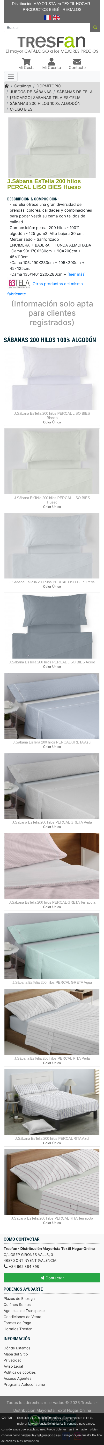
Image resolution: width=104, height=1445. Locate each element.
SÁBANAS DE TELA (75, 91)
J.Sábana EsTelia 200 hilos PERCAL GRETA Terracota (52, 902)
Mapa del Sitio (16, 1354)
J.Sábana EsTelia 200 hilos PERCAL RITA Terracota (52, 1218)
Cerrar (6, 1417)
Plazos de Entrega (19, 1298)
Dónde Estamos (17, 1348)
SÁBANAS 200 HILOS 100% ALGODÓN (45, 103)
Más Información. (28, 1441)
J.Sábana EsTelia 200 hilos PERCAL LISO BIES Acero (52, 662)
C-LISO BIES (21, 109)
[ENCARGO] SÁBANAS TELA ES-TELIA (45, 97)
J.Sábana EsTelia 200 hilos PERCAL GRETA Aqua (52, 982)
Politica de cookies (20, 1372)
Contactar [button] (54, 1277)
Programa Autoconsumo (24, 1384)
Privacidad (13, 1360)
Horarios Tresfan (18, 1329)
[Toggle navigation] (11, 77)
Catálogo (22, 85)
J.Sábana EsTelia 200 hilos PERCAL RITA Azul (52, 1138)
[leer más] (76, 274)
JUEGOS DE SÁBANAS (31, 91)
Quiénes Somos (17, 1304)
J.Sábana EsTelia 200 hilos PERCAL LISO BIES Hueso (52, 500)
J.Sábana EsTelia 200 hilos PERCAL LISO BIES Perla (52, 582)
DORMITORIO (49, 85)
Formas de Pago (17, 1323)
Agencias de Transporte (24, 1310)
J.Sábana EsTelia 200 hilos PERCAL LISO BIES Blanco (52, 415)
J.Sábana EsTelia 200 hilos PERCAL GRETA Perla (52, 822)
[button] (26, 64)
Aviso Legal (13, 1366)
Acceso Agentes (17, 1378)
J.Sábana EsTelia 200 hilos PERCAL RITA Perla (52, 1058)
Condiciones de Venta (22, 1316)
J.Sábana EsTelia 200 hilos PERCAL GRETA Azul (52, 742)
